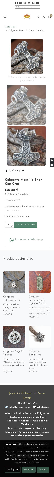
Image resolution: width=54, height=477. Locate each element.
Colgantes (43, 413)
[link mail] (52, 164)
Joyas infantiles (34, 436)
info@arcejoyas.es (19, 407)
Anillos (40, 417)
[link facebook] (16, 3)
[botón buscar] (38, 16)
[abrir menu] (4, 16)
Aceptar (42, 469)
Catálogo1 (10, 27)
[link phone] (52, 160)
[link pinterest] (25, 3)
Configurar (13, 469)
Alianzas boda (13, 413)
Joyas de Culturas (29, 432)
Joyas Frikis (15, 428)
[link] (27, 17)
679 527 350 (28, 403)
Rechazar (29, 469)
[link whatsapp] (33, 3)
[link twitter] (29, 3)
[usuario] (43, 16)
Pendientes (12, 421)
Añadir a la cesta (26, 224)
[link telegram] (37, 3)
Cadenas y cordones (22, 417)
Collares (26, 421)
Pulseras (29, 413)
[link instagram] (20, 3)
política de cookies (30, 463)
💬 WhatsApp (41, 407)
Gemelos (38, 421)
